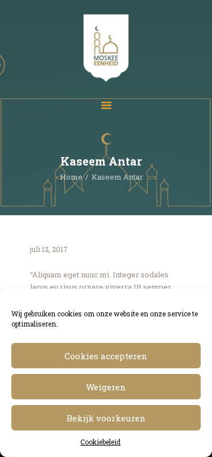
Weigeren (106, 387)
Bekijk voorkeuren (106, 418)
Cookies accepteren (106, 356)
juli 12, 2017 (49, 249)
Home (71, 177)
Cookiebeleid (100, 441)
